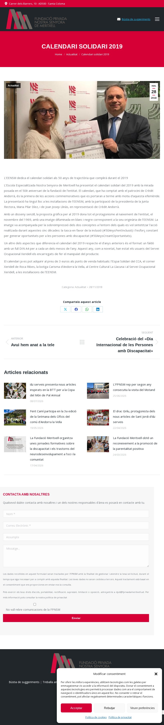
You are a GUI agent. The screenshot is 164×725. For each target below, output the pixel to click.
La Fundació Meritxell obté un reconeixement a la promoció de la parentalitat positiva (135, 443)
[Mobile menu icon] (157, 19)
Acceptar (76, 708)
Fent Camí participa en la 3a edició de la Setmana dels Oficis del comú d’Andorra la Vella (53, 416)
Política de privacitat (120, 717)
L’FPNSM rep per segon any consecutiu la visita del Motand (134, 387)
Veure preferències (142, 708)
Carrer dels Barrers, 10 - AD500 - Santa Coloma (37, 3)
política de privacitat (56, 597)
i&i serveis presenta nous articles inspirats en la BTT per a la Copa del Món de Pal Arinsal (53, 389)
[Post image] (15, 391)
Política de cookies (96, 717)
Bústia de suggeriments (136, 19)
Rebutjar (109, 708)
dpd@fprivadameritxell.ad (130, 592)
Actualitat (13, 85)
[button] (156, 674)
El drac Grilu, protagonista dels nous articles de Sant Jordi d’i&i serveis (134, 416)
